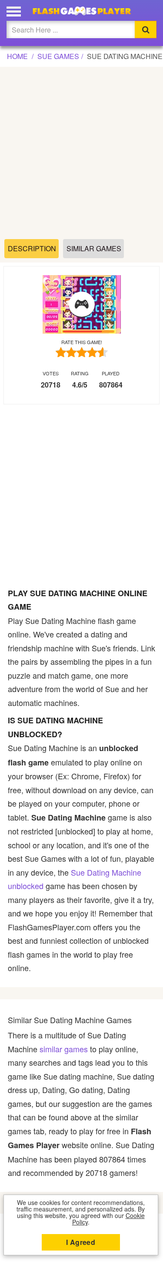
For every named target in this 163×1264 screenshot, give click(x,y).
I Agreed (80, 1242)
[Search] (145, 29)
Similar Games (94, 248)
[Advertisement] (81, 153)
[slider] (82, 352)
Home (17, 56)
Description (32, 248)
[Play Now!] (82, 305)
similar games (64, 1048)
